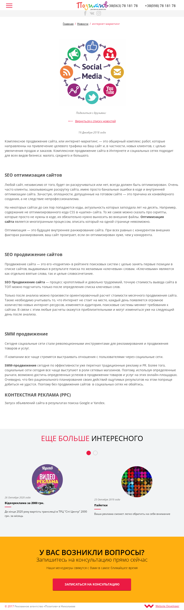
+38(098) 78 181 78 (160, 6)
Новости (82, 24)
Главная (68, 24)
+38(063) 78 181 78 (122, 6)
